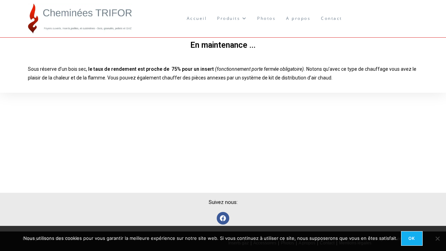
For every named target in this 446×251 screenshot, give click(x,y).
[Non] (437, 238)
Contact (331, 18)
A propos (298, 18)
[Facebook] (223, 218)
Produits (229, 18)
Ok (411, 238)
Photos (266, 18)
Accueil (197, 18)
